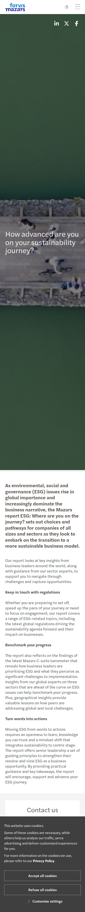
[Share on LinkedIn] (56, 23)
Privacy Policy (43, 860)
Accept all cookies (42, 875)
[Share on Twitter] (66, 23)
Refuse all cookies (42, 889)
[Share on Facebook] (76, 23)
